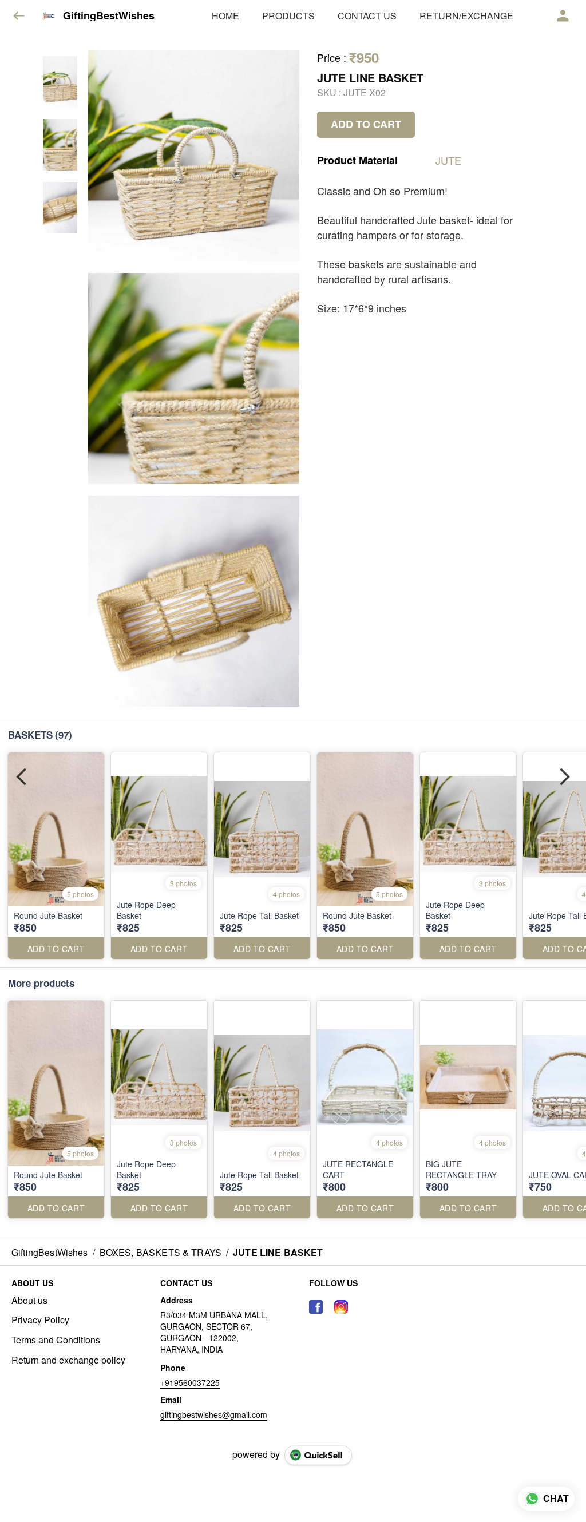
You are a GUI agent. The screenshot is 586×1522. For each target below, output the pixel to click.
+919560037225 (190, 1382)
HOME (225, 15)
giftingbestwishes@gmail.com (213, 1414)
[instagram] (341, 1307)
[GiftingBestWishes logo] (48, 16)
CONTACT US (367, 15)
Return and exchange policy (68, 1360)
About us (29, 1300)
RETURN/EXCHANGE (466, 15)
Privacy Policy (40, 1320)
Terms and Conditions (55, 1340)
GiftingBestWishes (109, 16)
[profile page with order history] (563, 16)
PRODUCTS (288, 15)
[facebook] (316, 1307)
